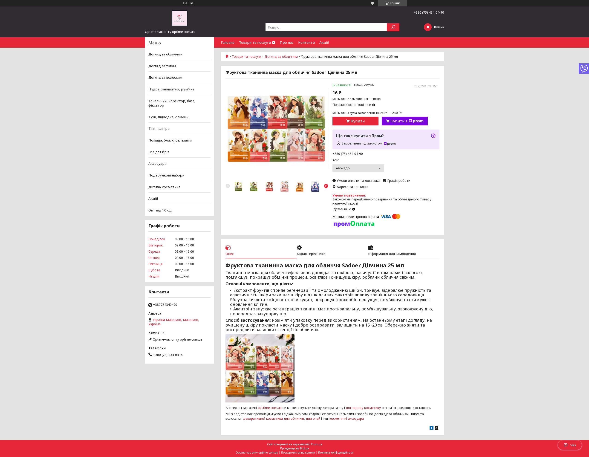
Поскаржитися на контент (298, 452)
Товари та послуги (255, 42)
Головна (227, 42)
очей (316, 418)
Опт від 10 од (160, 210)
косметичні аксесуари (346, 418)
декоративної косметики (263, 418)
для (309, 418)
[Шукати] (393, 27)
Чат (573, 445)
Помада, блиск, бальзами (170, 140)
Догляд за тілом (162, 66)
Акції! (324, 42)
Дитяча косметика (164, 186)
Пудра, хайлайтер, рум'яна (171, 89)
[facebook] (431, 428)
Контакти (306, 42)
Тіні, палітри (159, 128)
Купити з (398, 121)
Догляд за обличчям (281, 57)
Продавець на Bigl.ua (294, 448)
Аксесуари (157, 163)
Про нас (287, 42)
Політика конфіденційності (336, 452)
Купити (358, 121)
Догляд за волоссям (165, 77)
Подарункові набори (166, 175)
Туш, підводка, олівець (168, 117)
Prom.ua (316, 444)
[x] (436, 428)
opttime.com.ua (270, 407)
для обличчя (294, 418)
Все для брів (159, 152)
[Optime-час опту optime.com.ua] (179, 18)
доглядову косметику (363, 407)
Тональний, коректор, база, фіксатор (171, 102)
